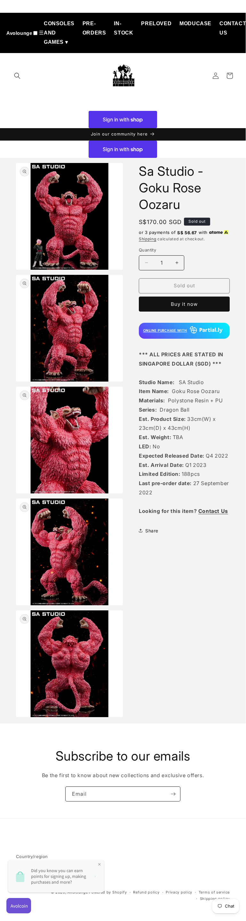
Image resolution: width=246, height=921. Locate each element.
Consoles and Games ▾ (59, 33)
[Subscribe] (173, 793)
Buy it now (184, 304)
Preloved (156, 23)
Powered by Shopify (108, 892)
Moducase (195, 23)
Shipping (147, 238)
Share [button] (151, 530)
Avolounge (19, 33)
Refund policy (146, 892)
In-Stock (123, 28)
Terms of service (214, 892)
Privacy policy (179, 892)
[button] (17, 76)
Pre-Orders (94, 28)
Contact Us (232, 28)
